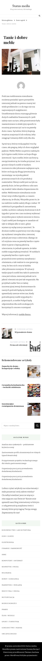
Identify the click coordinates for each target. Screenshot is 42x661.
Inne (4, 555)
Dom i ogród (8, 536)
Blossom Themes (24, 652)
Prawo (5, 609)
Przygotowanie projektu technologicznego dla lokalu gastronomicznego (20, 462)
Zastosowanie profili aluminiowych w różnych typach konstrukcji (21, 453)
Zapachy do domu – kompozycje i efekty (11, 367)
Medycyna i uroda (10, 591)
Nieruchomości (9, 603)
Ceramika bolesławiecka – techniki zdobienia (13, 386)
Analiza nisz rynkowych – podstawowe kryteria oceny (18, 445)
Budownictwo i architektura (16, 530)
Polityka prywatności (28, 655)
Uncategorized (9, 634)
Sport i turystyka (10, 622)
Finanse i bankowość (12, 548)
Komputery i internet (12, 561)
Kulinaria (6, 573)
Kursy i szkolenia (10, 579)
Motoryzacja (8, 597)
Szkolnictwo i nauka (12, 628)
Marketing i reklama (12, 585)
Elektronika (8, 542)
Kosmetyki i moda (10, 567)
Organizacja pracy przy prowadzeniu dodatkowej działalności (17, 469)
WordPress (14, 655)
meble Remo (25, 314)
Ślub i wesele (8, 616)
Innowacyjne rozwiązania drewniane (13, 405)
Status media (21, 6)
